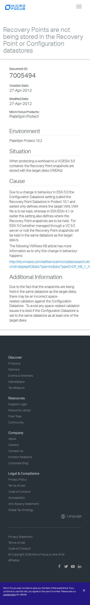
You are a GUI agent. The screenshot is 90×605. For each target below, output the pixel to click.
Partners (14, 369)
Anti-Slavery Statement (23, 504)
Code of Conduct (19, 491)
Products (14, 363)
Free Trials (15, 416)
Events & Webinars (20, 375)
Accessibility (16, 497)
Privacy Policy (17, 479)
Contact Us (15, 451)
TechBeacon (16, 387)
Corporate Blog (18, 463)
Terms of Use (16, 485)
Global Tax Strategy (20, 510)
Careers (13, 445)
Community (16, 422)
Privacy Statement (20, 536)
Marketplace (16, 381)
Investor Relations (20, 457)
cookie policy (9, 594)
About (12, 438)
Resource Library (19, 410)
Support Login (17, 404)
